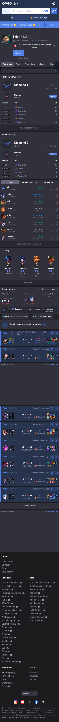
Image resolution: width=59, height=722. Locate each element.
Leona (9, 208)
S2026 (10, 182)
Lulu (8, 222)
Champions (8, 25)
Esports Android (37, 617)
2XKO (4, 634)
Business (34, 672)
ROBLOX (5, 603)
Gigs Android (35, 603)
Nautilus (10, 229)
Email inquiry (7, 683)
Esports (5, 655)
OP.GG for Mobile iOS (39, 586)
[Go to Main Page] (7, 3)
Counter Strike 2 (9, 624)
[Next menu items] (45, 25)
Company (6, 565)
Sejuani (10, 194)
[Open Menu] (54, 3)
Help (4, 679)
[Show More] (16, 3)
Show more (29, 506)
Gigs (4, 658)
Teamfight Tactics (10, 586)
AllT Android (35, 589)
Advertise (34, 676)
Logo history (7, 572)
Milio (9, 215)
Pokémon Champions (11, 593)
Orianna (10, 236)
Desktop (5, 641)
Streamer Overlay (10, 661)
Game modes (27, 25)
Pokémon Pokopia (10, 610)
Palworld (6, 589)
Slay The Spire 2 (9, 620)
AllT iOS (33, 593)
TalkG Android (36, 610)
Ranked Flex (49, 182)
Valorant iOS (35, 600)
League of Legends (10, 582)
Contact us (6, 686)
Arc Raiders (7, 617)
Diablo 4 (5, 631)
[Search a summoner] (45, 11)
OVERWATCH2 (8, 607)
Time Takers (7, 637)
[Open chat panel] (57, 65)
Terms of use (8, 676)
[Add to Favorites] (30, 37)
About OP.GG (7, 561)
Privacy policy (8, 672)
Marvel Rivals (8, 613)
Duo (3, 648)
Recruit (33, 679)
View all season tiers (27, 128)
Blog (4, 568)
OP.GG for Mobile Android (41, 582)
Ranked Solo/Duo (29, 182)
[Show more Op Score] (56, 310)
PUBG (4, 600)
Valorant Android (37, 596)
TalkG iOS (34, 613)
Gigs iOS (33, 607)
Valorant (5, 596)
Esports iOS (35, 620)
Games (5, 644)
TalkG (4, 651)
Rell (8, 201)
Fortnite (5, 627)
